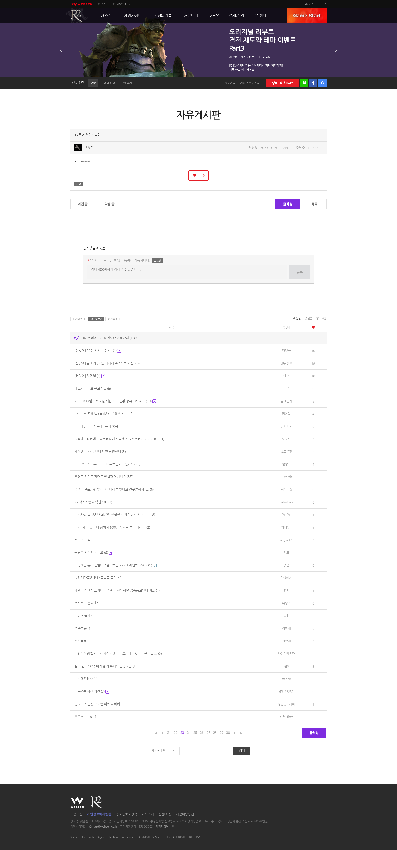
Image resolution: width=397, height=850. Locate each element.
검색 (242, 750)
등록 (300, 272)
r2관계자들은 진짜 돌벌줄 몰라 (97, 578)
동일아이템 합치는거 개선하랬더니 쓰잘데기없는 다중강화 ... (118, 653)
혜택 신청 (109, 82)
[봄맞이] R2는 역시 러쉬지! (95, 350)
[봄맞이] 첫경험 (87, 376)
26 (201, 733)
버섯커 (89, 148)
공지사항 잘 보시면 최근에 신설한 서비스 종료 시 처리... (114, 515)
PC (103, 4)
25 (195, 733)
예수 (286, 376)
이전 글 (83, 204)
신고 (78, 184)
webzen (81, 4)
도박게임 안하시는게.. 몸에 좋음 (96, 426)
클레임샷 (286, 401)
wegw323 (286, 540)
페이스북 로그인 (313, 83)
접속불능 (82, 628)
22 (175, 733)
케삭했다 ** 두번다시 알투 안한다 (100, 451)
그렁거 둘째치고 (85, 616)
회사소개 (147, 814)
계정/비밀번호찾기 (251, 82)
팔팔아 (286, 464)
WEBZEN (77, 802)
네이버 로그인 (304, 83)
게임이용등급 (185, 814)
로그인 (323, 4)
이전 (60, 49)
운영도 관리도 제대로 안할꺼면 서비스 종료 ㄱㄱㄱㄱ (110, 477)
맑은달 (286, 413)
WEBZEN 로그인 (282, 83)
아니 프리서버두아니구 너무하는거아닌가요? (107, 464)
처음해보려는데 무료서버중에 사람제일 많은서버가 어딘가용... (119, 439)
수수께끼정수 (85, 679)
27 (208, 733)
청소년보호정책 (126, 814)
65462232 (286, 691)
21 (169, 733)
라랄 (286, 388)
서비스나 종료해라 (86, 603)
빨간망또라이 (286, 704)
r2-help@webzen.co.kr (103, 826)
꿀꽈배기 (286, 426)
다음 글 (110, 204)
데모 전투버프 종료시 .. (92, 388)
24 (188, 733)
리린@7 (286, 666)
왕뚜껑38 (286, 363)
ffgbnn (286, 678)
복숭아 (286, 603)
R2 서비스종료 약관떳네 (93, 502)
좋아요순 (321, 318)
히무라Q (286, 489)
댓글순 (308, 318)
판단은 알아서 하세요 (91, 552)
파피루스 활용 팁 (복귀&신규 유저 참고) (103, 414)
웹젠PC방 (164, 814)
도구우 (286, 439)
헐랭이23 (286, 577)
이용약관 (76, 814)
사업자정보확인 (164, 826)
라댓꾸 (286, 350)
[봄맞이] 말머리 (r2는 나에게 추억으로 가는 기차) (108, 363)
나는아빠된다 (286, 653)
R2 (77, 15)
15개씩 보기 (79, 318)
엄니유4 (286, 527)
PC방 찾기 (126, 82)
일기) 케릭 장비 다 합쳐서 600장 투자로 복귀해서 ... (112, 527)
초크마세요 (286, 477)
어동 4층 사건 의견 (89, 691)
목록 (314, 204)
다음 (336, 49)
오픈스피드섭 (85, 717)
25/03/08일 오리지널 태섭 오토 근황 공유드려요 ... (113, 401)
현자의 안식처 (83, 540)
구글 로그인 (322, 83)
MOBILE (121, 4)
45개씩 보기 (114, 318)
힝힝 (286, 590)
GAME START (307, 15)
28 (215, 733)
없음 (286, 565)
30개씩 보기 (96, 318)
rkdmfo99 (286, 502)
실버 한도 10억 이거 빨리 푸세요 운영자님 (105, 666)
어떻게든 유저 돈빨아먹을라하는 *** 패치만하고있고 (113, 565)
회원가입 (309, 4)
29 (221, 733)
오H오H (286, 514)
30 (228, 733)
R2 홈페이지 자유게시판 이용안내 (110, 338)
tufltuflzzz (286, 716)
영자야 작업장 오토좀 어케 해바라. (97, 704)
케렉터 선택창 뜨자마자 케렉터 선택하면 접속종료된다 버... (117, 590)
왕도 (286, 552)
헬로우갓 (286, 451)
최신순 (297, 318)
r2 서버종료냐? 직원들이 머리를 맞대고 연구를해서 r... (114, 489)
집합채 (286, 628)
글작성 (287, 204)
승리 (286, 615)
